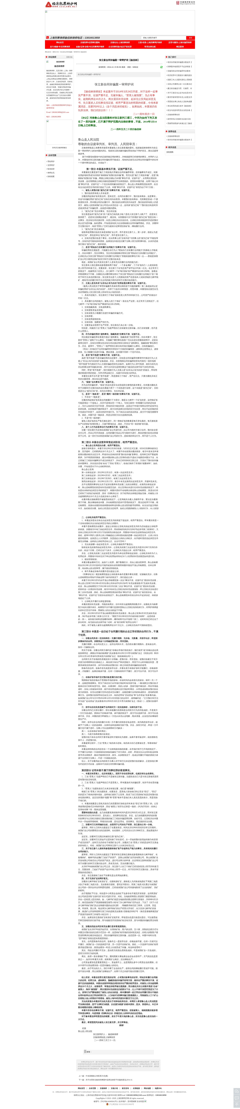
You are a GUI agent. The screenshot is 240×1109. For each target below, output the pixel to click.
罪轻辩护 (50, 161)
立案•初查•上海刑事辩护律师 (150, 42)
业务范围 (92, 1088)
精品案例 (180, 47)
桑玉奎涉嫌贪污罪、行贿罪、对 (179, 88)
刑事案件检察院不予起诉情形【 (179, 67)
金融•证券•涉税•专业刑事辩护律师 (90, 47)
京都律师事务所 (173, 115)
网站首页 (60, 42)
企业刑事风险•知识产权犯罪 (120, 47)
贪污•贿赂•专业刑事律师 (60, 47)
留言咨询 (125, 1088)
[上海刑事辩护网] (61, 7)
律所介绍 (56, 52)
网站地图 (147, 1088)
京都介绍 (114, 1088)
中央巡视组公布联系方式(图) (97, 1076)
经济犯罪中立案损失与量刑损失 (179, 75)
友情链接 (136, 1088)
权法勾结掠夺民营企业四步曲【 (179, 110)
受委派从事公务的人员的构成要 (179, 102)
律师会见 (50, 173)
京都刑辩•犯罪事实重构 (90, 42)
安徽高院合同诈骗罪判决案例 (178, 71)
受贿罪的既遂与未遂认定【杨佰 (179, 123)
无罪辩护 (50, 165)
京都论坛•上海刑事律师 (120, 42)
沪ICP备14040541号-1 (109, 1101)
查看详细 (69, 57)
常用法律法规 (150, 47)
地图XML (158, 1088)
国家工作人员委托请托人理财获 (179, 80)
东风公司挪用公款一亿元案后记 (179, 84)
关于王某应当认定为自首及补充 (179, 93)
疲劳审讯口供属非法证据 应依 (179, 119)
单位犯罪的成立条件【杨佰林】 (179, 106)
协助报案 (50, 176)
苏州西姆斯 (132, 1101)
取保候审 (50, 169)
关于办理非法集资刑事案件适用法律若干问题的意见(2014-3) (109, 1080)
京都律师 (103, 1088)
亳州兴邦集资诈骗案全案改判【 (179, 62)
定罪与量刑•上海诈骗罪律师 (180, 42)
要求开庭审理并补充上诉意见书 (179, 97)
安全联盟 (140, 1101)
